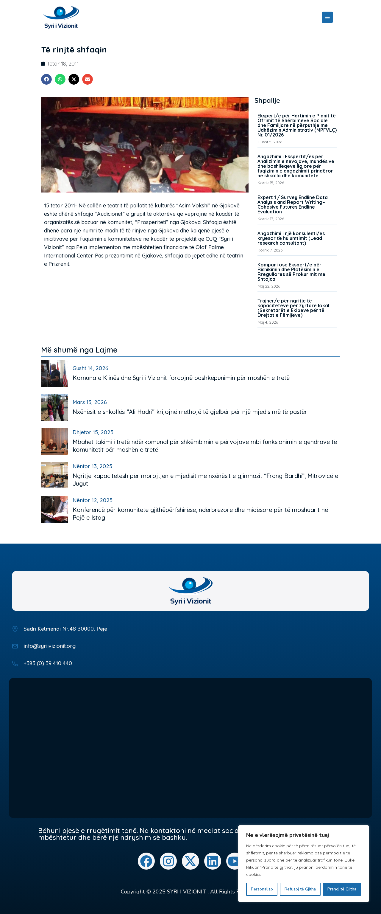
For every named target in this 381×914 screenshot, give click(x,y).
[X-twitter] (190, 861)
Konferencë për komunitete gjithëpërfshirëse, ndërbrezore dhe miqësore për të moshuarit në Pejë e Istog (200, 513)
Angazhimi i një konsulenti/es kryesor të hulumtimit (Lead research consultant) (291, 238)
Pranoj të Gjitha (341, 889)
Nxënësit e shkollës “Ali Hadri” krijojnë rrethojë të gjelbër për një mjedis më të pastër (190, 411)
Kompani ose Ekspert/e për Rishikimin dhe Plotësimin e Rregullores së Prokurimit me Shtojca (291, 272)
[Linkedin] (212, 861)
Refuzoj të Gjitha (300, 889)
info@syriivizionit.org (50, 646)
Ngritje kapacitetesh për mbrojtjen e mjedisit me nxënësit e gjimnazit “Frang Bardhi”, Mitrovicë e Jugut (205, 479)
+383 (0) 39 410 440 (48, 663)
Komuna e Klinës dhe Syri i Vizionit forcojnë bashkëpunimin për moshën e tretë (181, 377)
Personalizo (262, 889)
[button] (46, 79)
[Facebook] (146, 861)
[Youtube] (234, 861)
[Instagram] (168, 861)
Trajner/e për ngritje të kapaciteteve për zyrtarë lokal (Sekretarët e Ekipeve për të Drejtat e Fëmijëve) (293, 308)
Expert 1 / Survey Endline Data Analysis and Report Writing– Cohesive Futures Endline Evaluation (292, 204)
